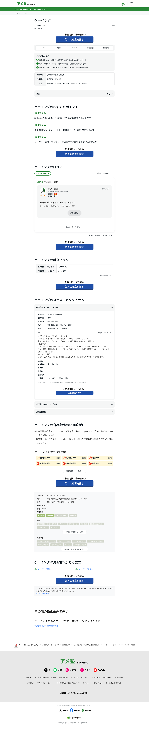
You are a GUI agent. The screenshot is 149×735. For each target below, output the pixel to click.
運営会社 (86, 683)
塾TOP (16, 13)
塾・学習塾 (38, 28)
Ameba (66, 710)
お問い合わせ (97, 683)
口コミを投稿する (43, 173)
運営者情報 (119, 677)
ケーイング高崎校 (44, 569)
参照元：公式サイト (104, 333)
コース (74, 47)
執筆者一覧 (96, 677)
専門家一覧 (107, 677)
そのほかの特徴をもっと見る (74, 532)
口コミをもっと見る (73, 227)
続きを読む (74, 213)
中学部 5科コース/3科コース (48, 307)
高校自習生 (41, 411)
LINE (60, 670)
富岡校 (40, 181)
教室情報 (106, 47)
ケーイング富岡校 (85, 569)
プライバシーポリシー (45, 683)
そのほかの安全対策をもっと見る (74, 549)
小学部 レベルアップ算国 (46, 404)
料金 (59, 47)
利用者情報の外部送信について (68, 683)
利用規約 (30, 683)
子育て (87, 670)
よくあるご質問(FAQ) (114, 683)
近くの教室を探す (74, 39)
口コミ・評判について (107, 173)
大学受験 (73, 670)
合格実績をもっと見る (73, 471)
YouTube (101, 670)
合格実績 (90, 47)
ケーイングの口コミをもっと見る (100, 235)
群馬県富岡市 (52, 625)
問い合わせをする (42, 593)
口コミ (43, 47)
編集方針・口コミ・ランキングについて (74, 677)
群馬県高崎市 (40, 625)
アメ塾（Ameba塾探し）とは (45, 677)
